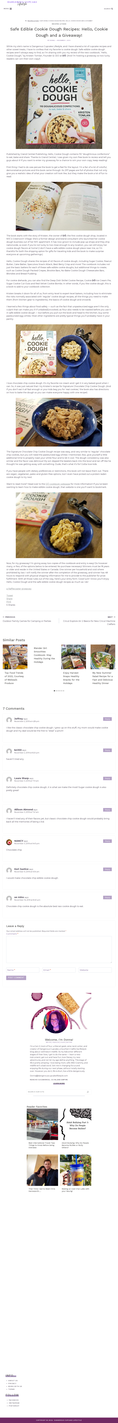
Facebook (14, 1400)
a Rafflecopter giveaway (18, 589)
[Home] (25, 21)
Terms (11, 1389)
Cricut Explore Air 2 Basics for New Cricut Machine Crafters (89, 620)
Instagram (14, 1403)
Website (84, 970)
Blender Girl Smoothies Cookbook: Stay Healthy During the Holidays (44, 655)
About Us (13, 1381)
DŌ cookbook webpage (58, 484)
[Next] (111, 666)
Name (11, 970)
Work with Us (15, 1386)
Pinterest (14, 1406)
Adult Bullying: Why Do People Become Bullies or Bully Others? (75, 1145)
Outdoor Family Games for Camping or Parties (27, 619)
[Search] (88, 1092)
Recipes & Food (59, 24)
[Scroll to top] (112, 1417)
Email (47, 970)
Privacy (12, 1384)
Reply (107, 719)
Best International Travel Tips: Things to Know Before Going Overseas (42, 1145)
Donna (52, 40)
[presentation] (15, 657)
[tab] (54, 690)
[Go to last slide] (6, 666)
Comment (12, 934)
